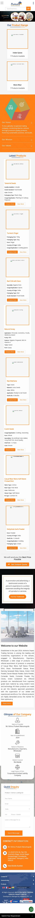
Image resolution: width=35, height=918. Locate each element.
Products (3, 884)
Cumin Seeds (9, 429)
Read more (7, 703)
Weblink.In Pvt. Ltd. (26, 896)
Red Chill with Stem (14, 281)
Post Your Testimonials (17, 597)
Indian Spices (17, 53)
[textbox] (16, 8)
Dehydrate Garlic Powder (16, 529)
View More (20, 204)
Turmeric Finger (12, 233)
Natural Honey (9, 329)
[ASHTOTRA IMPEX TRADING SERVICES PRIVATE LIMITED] (16, 4)
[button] (15, 866)
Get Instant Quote (19, 564)
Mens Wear (17, 85)
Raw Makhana (12, 381)
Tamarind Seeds (10, 183)
